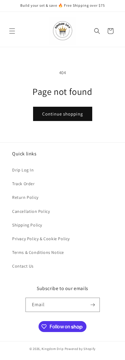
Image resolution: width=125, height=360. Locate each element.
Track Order (23, 183)
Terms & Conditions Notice (38, 252)
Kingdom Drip (52, 349)
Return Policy (25, 197)
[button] (12, 31)
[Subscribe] (93, 305)
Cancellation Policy (31, 211)
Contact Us (23, 266)
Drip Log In (23, 170)
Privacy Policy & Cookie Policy (41, 238)
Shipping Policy (27, 225)
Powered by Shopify (80, 349)
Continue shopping (62, 114)
